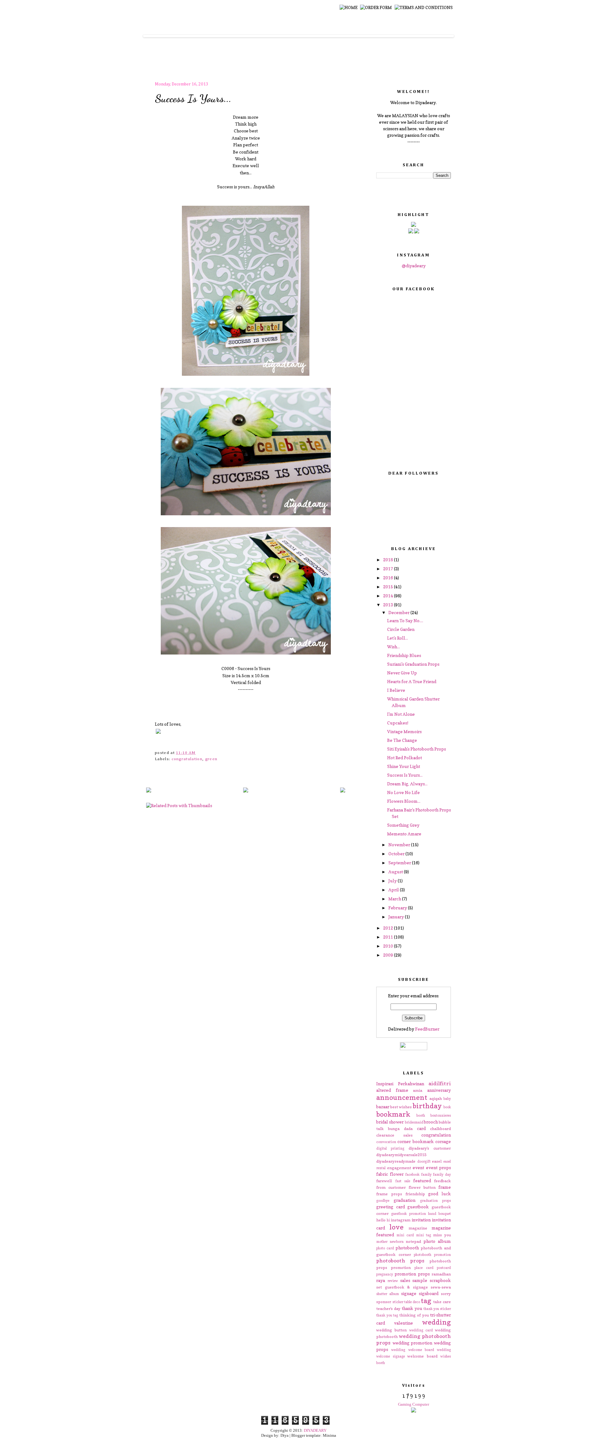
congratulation (187, 759)
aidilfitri (439, 1083)
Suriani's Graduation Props (413, 664)
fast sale (402, 1181)
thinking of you (414, 1315)
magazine (418, 1228)
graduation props (435, 1200)
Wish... (393, 646)
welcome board (422, 1356)
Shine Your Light (403, 766)
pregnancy (384, 1274)
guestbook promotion (408, 1213)
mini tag (423, 1235)
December (399, 612)
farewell (384, 1180)
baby (447, 1098)
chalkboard (440, 1128)
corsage (443, 1141)
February (398, 907)
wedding (436, 1322)
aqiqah (435, 1098)
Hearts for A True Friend (411, 681)
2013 (388, 604)
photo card (385, 1248)
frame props (389, 1194)
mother (381, 1241)
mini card (405, 1235)
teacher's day (388, 1308)
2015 (388, 586)
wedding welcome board (412, 1350)
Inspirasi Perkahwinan (400, 1083)
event (418, 1167)
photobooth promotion (432, 1254)
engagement (399, 1167)
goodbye (382, 1200)
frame (444, 1187)
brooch (431, 1121)
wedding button (391, 1330)
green (211, 759)
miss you (442, 1235)
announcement (401, 1097)
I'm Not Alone (401, 714)
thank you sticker (437, 1309)
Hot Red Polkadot (404, 757)
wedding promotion (412, 1342)
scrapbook (440, 1280)
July (393, 880)
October (396, 853)
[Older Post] (342, 790)
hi (388, 1220)
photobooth (407, 1247)
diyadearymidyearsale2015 (401, 1154)
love (396, 1227)
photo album (437, 1241)
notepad (413, 1241)
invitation (421, 1219)
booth (420, 1115)
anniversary (439, 1090)
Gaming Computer (413, 1404)
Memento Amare (404, 833)
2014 (388, 595)
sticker (397, 1302)
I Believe (396, 690)
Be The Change (402, 740)
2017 (388, 568)
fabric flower (390, 1174)
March (395, 898)
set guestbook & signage (402, 1287)
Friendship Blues (404, 655)
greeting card (390, 1206)
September (400, 862)
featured (422, 1180)
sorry (446, 1293)
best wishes (401, 1107)
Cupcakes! (397, 722)
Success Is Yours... (193, 98)
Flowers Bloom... (403, 801)
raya (380, 1280)
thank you (412, 1308)
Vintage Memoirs (404, 731)
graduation (404, 1200)
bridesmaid (414, 1122)
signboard (428, 1293)
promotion (405, 1273)
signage (408, 1293)
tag (426, 1300)
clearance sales (394, 1135)
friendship (415, 1194)
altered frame (392, 1090)
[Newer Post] (148, 790)
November (399, 844)
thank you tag (387, 1315)
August (396, 871)
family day (442, 1174)
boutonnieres (440, 1115)
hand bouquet (439, 1213)
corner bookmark (415, 1141)
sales (405, 1280)
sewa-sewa (441, 1287)
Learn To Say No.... (405, 620)
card (421, 1128)
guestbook (418, 1206)
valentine (403, 1322)
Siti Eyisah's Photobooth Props (416, 748)
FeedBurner (427, 1028)
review (392, 1281)
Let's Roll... (397, 638)
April (394, 889)
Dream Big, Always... (407, 783)
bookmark (393, 1114)
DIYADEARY (315, 1430)
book (447, 1107)
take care (442, 1301)
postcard (444, 1268)
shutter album (387, 1294)
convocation (386, 1142)
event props (438, 1167)
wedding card (421, 1330)
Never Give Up (402, 672)
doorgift (424, 1161)
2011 (388, 937)
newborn (397, 1241)
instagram (400, 1220)
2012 (388, 927)
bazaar (382, 1106)
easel (437, 1161)
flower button (422, 1187)
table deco (412, 1302)
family (426, 1174)
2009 (388, 955)
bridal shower (390, 1121)
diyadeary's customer (430, 1148)
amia (417, 1090)
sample (419, 1280)
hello (381, 1220)
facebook (412, 1174)
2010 (388, 946)
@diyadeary (414, 265)
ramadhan (441, 1274)
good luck (439, 1193)
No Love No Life (403, 792)
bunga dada (400, 1128)
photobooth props (400, 1260)
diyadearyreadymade (395, 1161)
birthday (427, 1105)
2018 (388, 559)
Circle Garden (400, 629)
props (424, 1273)
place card (423, 1268)
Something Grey (403, 825)
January (396, 916)
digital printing (390, 1148)
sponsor (383, 1301)
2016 (388, 577)
